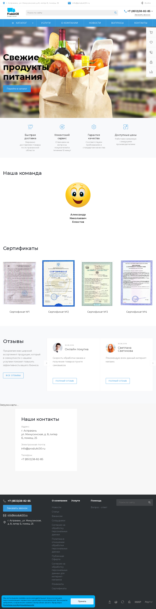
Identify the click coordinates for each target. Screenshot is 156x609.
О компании (59, 500)
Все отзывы (13, 375)
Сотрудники (58, 520)
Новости (56, 507)
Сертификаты (59, 588)
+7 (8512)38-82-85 (32, 459)
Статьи (55, 511)
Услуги (75, 500)
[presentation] (47, 363)
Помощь (96, 500)
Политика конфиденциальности (18, 605)
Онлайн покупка (77, 349)
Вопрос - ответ (99, 507)
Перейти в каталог (17, 88)
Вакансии (57, 516)
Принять (82, 601)
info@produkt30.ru (81, 3)
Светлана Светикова (125, 349)
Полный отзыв (65, 381)
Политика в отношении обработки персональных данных (59, 545)
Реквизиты (58, 584)
